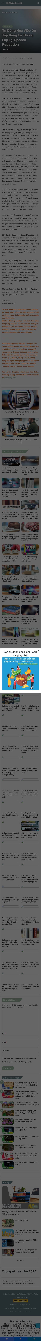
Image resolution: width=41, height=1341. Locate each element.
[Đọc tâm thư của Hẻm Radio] (20, 689)
